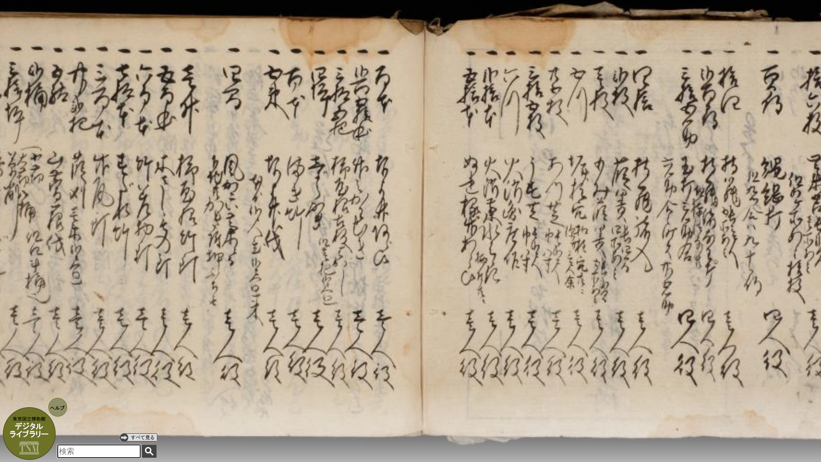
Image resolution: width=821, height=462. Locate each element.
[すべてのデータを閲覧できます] (138, 437)
